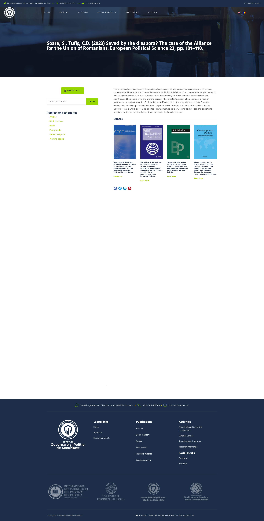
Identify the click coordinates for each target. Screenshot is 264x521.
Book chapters (56, 121)
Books (52, 125)
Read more (118, 176)
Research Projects (106, 12)
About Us (64, 12)
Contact (152, 12)
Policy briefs (55, 130)
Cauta (92, 101)
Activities (83, 12)
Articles (53, 117)
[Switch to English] (239, 12)
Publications (132, 12)
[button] (72, 90)
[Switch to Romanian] (244, 12)
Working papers (57, 139)
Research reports (57, 134)
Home (47, 12)
